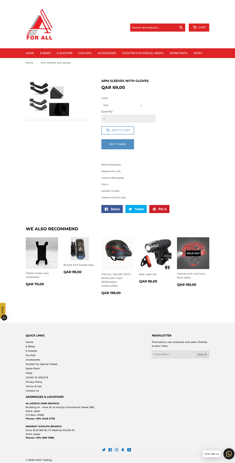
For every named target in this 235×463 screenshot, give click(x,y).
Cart (202, 27)
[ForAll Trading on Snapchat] (123, 450)
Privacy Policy (34, 381)
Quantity (107, 111)
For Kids (85, 53)
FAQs (29, 373)
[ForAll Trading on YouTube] (129, 450)
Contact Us (32, 390)
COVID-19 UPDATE (37, 377)
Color (104, 98)
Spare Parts (178, 53)
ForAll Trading (43, 459)
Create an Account (199, 19)
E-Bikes (45, 53)
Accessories (107, 53)
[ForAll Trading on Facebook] (110, 450)
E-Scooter (64, 53)
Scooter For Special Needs (142, 53)
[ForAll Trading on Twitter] (104, 450)
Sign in (180, 19)
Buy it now (117, 144)
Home (30, 53)
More (197, 53)
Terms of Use (34, 386)
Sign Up (202, 354)
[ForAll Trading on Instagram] (116, 450)
